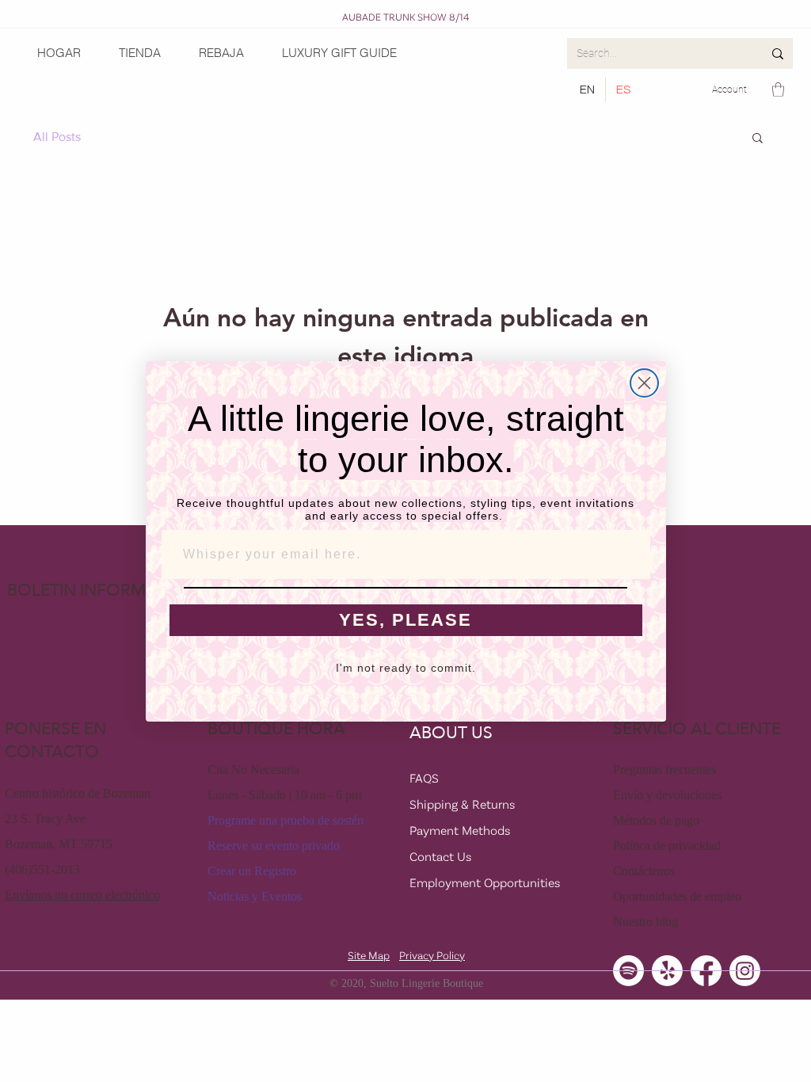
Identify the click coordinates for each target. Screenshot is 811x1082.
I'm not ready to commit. (406, 667)
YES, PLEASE (405, 620)
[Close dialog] (644, 383)
